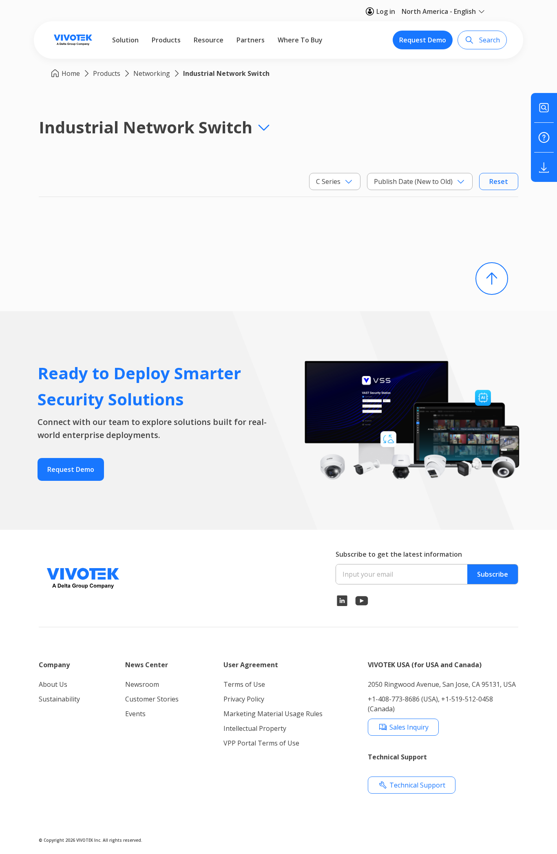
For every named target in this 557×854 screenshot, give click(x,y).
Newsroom (142, 684)
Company (54, 664)
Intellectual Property (254, 728)
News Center (146, 664)
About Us (53, 684)
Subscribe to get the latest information (399, 554)
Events (135, 713)
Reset (498, 181)
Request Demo (422, 39)
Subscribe (492, 574)
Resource (208, 39)
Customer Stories (152, 699)
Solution (125, 39)
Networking (151, 73)
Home (71, 73)
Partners (251, 39)
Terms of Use (244, 684)
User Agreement (250, 664)
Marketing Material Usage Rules (273, 713)
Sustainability (59, 699)
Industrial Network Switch (226, 73)
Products (166, 39)
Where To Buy (300, 39)
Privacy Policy (243, 699)
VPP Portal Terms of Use (261, 743)
